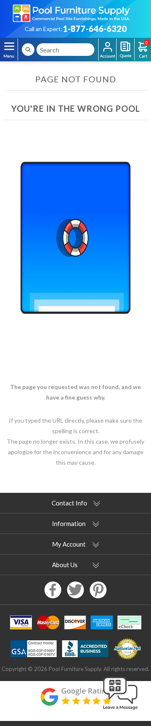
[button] (120, 710)
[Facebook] (52, 589)
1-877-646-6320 (94, 29)
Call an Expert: (43, 28)
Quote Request (125, 50)
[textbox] (65, 49)
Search (28, 49)
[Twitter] (75, 589)
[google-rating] (75, 701)
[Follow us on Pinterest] (98, 589)
